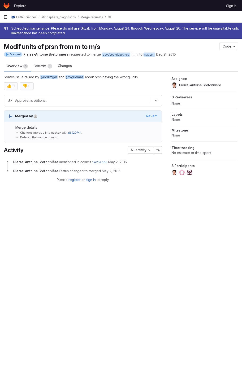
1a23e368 (99, 162)
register (75, 180)
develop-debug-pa (116, 55)
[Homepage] (6, 5)
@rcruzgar (49, 77)
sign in (91, 180)
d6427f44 (74, 133)
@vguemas (74, 77)
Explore (20, 6)
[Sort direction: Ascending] (158, 150)
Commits (42, 66)
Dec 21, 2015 (166, 54)
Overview (16, 66)
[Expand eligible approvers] (156, 101)
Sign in (231, 6)
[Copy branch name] (133, 54)
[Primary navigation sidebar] (5, 17)
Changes (65, 66)
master (149, 55)
